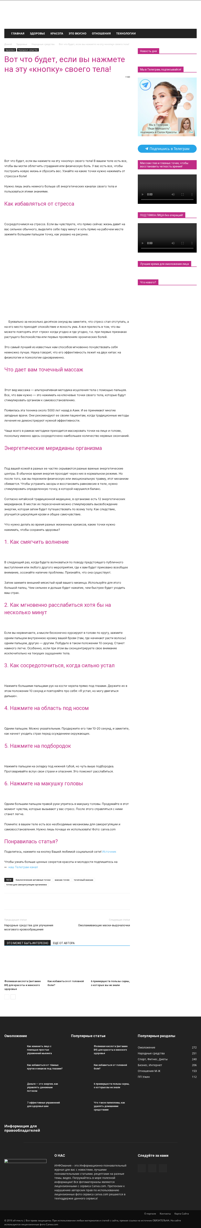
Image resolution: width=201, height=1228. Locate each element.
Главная (17, 33)
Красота (56, 33)
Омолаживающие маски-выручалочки (104, 925)
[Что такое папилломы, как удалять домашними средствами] (81, 1108)
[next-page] (13, 996)
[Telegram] (142, 1168)
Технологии (126, 33)
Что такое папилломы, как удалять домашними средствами (109, 1106)
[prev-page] (6, 996)
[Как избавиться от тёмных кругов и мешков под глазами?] (14, 1070)
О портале (150, 1213)
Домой (8, 44)
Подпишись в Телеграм (169, 148)
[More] (127, 901)
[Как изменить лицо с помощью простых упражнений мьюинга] (14, 1051)
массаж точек (62, 879)
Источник (109, 851)
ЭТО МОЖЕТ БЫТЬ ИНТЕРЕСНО (27, 943)
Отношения (101, 33)
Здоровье (37, 33)
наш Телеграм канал (23, 867)
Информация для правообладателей (22, 1128)
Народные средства (43, 44)
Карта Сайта (182, 1213)
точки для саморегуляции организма (26, 884)
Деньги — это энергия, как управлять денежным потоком (42, 1087)
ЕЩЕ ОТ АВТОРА (64, 943)
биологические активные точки (33, 879)
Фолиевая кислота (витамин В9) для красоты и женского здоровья (22, 985)
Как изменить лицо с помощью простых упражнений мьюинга (39, 1050)
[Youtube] (163, 1168)
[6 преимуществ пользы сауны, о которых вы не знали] (110, 964)
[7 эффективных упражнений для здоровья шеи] (14, 1108)
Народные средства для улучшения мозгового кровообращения (28, 927)
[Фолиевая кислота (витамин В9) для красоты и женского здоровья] (23, 964)
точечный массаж (83, 879)
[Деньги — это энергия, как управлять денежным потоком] (14, 1089)
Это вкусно (77, 33)
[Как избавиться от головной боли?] (67, 964)
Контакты (165, 1213)
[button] (192, 34)
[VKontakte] (152, 1168)
